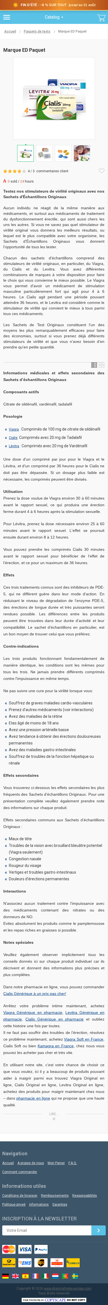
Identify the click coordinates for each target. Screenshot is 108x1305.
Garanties (59, 1204)
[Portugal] (65, 1276)
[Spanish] (25, 1276)
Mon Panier (56, 1163)
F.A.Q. (72, 1163)
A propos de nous (30, 1163)
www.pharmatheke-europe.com (67, 1289)
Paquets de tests (37, 31)
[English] (15, 1276)
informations (39, 1204)
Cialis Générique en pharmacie (54, 1019)
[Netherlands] (55, 1276)
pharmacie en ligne (33, 1098)
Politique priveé (13, 1204)
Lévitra (14, 446)
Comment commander (19, 1172)
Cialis (13, 438)
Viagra (14, 429)
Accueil (10, 31)
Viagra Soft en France (83, 1039)
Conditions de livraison (19, 1196)
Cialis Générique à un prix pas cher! (34, 993)
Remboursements (55, 1196)
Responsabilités (84, 1196)
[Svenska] (75, 1276)
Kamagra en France (56, 1046)
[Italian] (45, 1276)
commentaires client (52, 171)
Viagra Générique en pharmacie (32, 1012)
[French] (35, 1276)
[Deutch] (5, 1276)
